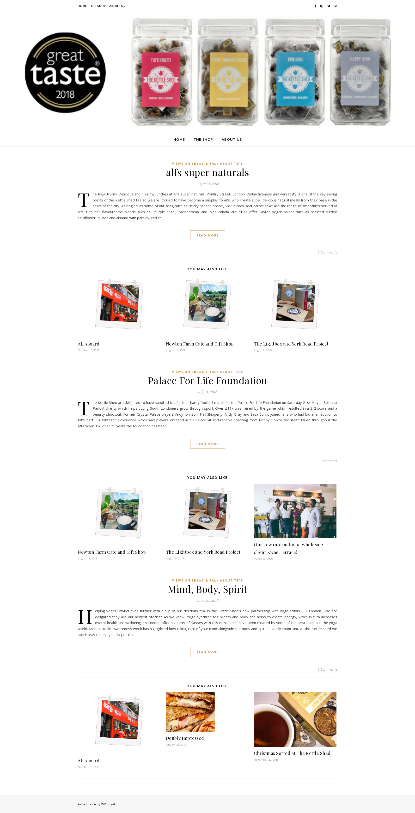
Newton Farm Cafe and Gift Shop (200, 344)
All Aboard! (89, 344)
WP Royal (108, 804)
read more (207, 235)
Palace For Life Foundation (207, 380)
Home (82, 6)
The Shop (98, 6)
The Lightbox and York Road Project (291, 344)
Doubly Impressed (185, 738)
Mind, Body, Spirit (207, 588)
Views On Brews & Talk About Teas (207, 164)
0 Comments (327, 252)
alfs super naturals (207, 172)
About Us (117, 6)
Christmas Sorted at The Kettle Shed (292, 753)
